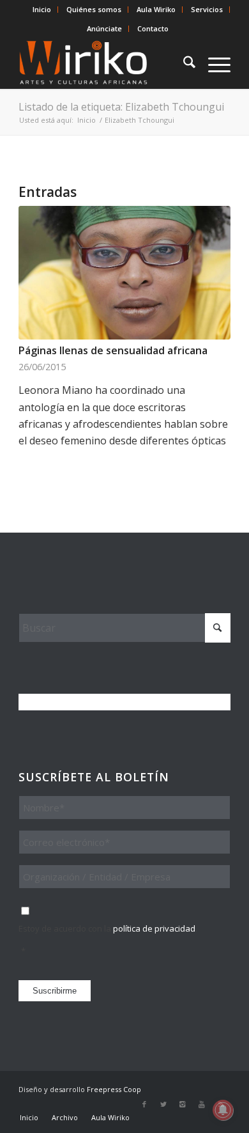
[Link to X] (163, 1104)
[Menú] (212, 63)
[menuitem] (42, 9)
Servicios (207, 9)
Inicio (42, 9)
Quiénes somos (93, 9)
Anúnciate (104, 28)
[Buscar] (182, 63)
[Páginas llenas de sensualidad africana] (124, 273)
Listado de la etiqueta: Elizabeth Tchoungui (121, 107)
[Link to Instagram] (182, 1104)
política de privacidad (154, 928)
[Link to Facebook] (144, 1104)
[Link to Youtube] (201, 1104)
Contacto (153, 28)
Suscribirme (55, 991)
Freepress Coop (114, 1089)
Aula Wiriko (156, 9)
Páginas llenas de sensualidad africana (113, 350)
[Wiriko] (103, 63)
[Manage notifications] (223, 1110)
